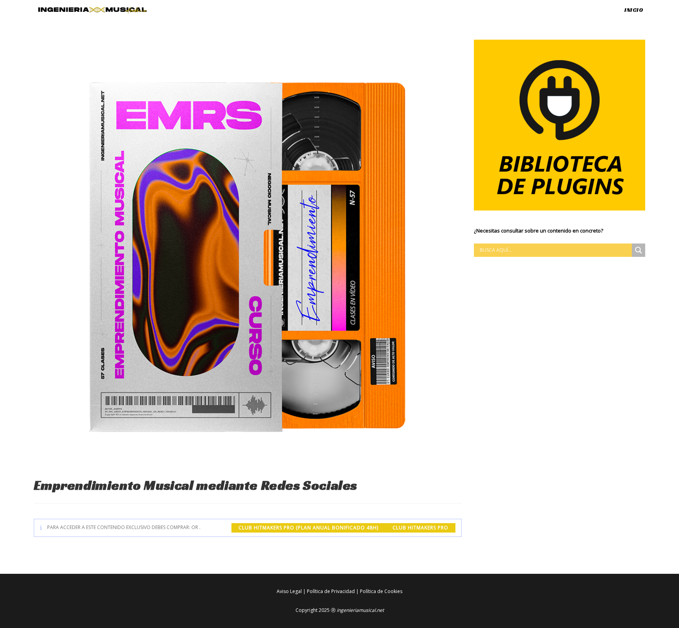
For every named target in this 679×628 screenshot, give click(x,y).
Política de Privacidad (331, 591)
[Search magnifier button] (638, 250)
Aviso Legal (289, 591)
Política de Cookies (381, 591)
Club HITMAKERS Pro (420, 527)
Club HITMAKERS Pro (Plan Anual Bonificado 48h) (308, 527)
